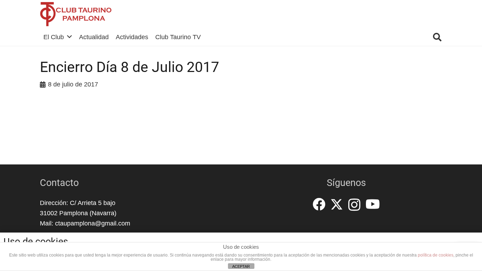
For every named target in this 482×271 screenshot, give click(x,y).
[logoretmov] (76, 14)
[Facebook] (319, 204)
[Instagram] (354, 205)
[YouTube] (373, 204)
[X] (336, 204)
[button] (69, 37)
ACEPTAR (241, 266)
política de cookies (435, 255)
